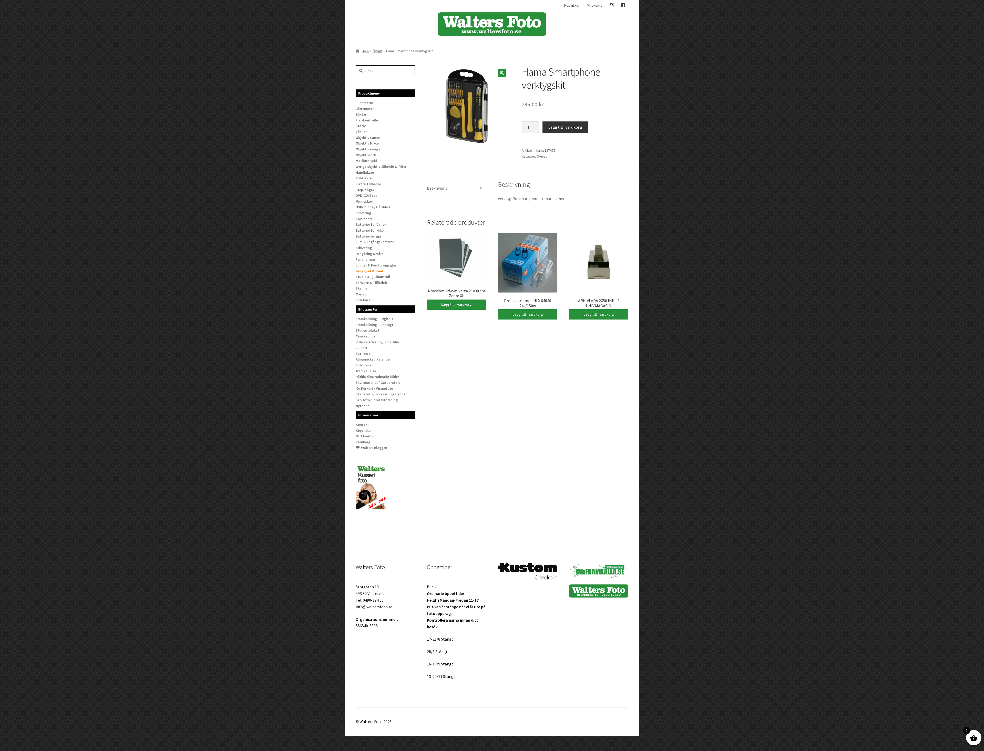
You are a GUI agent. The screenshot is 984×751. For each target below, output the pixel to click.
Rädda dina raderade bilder (377, 376)
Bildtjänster (367, 309)
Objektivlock (366, 155)
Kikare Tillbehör (368, 184)
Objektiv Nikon (367, 143)
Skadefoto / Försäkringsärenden (381, 394)
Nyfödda (363, 406)
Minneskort (365, 201)
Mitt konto (594, 5)
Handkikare (365, 172)
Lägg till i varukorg (565, 127)
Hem (365, 51)
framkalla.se (366, 371)
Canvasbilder (366, 336)
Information (368, 415)
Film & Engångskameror (375, 242)
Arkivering (364, 247)
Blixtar (361, 114)
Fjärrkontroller (367, 120)
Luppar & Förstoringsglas (376, 265)
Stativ (361, 126)
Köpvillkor (572, 5)
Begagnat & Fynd (369, 271)
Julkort (361, 347)
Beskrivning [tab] (437, 188)
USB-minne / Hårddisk (373, 207)
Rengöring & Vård (370, 253)
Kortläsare (364, 219)
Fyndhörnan (365, 259)
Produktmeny (369, 93)
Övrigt (377, 51)
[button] (502, 73)
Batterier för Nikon (371, 230)
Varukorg (363, 442)
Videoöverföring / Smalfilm (377, 342)
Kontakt (362, 424)
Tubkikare (364, 178)
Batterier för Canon (371, 224)
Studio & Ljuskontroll (373, 276)
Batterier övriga (368, 236)
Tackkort (363, 353)
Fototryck (363, 365)
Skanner (362, 288)
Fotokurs (363, 300)
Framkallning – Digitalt (374, 318)
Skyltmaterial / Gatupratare (378, 382)
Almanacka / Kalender (373, 359)
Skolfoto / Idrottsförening (377, 400)
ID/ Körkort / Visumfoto (374, 388)
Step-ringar (365, 190)
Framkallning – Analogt (374, 324)
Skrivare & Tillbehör (371, 282)
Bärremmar (365, 108)
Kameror (366, 102)
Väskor (361, 131)
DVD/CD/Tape (366, 195)
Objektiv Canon (368, 137)
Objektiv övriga (368, 149)
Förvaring (363, 213)
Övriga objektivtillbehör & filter (381, 166)
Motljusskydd (366, 160)
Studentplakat (367, 330)
